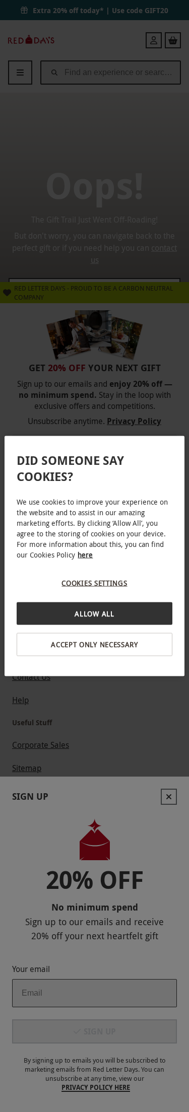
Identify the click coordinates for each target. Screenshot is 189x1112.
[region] (94, 556)
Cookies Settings (94, 583)
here (85, 555)
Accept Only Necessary (94, 644)
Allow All (94, 613)
